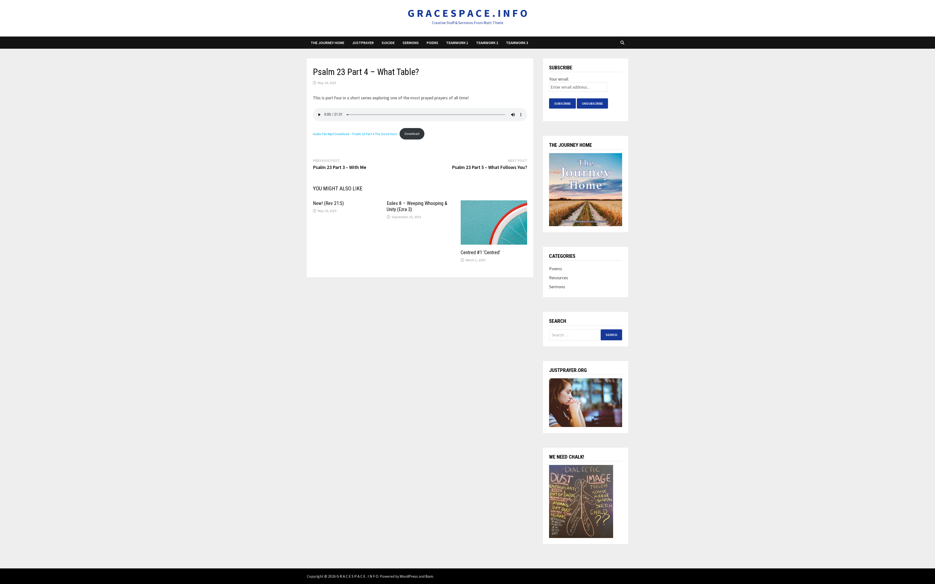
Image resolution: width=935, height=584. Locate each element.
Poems (432, 42)
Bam (429, 576)
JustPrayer (363, 42)
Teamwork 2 (487, 42)
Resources (558, 277)
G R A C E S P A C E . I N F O (467, 13)
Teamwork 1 (457, 42)
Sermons (410, 42)
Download (412, 133)
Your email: (559, 79)
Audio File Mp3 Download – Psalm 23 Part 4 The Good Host (355, 133)
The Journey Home (327, 42)
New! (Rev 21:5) (328, 203)
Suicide (388, 42)
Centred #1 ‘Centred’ (480, 252)
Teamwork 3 (517, 42)
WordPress (409, 576)
